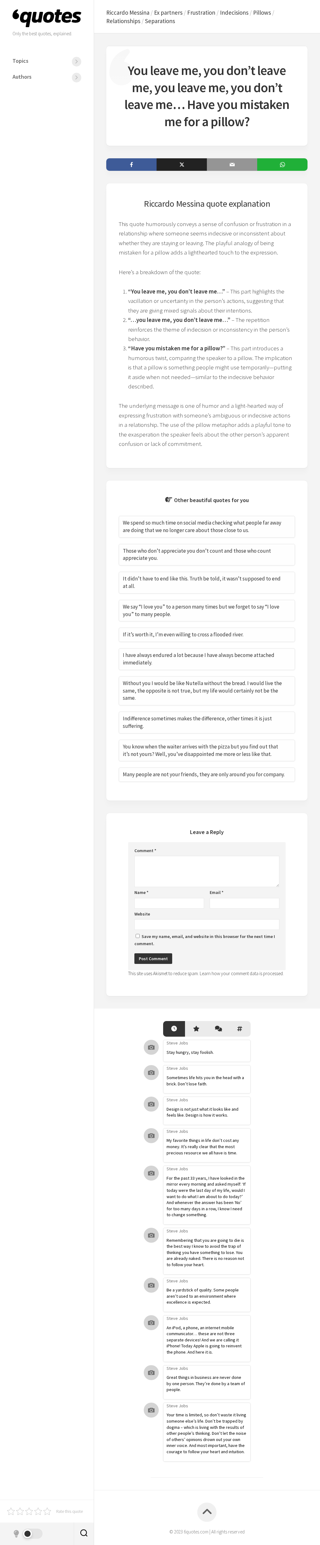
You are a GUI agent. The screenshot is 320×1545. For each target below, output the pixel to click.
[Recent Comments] (218, 1029)
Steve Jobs (177, 1043)
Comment (145, 850)
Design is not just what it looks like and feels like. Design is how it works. (202, 1112)
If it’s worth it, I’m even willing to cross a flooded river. (183, 634)
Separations (160, 21)
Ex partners (168, 12)
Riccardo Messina (127, 12)
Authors (22, 76)
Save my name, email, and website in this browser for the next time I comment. (204, 940)
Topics (20, 60)
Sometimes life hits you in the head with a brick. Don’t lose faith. (205, 1081)
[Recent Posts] (174, 1029)
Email (216, 892)
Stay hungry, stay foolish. (190, 1052)
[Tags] (240, 1029)
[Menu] (76, 62)
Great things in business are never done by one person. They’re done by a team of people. (206, 1383)
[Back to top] (207, 1512)
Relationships (123, 21)
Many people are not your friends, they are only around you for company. (204, 774)
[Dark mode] (27, 1534)
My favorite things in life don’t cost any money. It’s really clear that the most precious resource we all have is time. (203, 1146)
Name (141, 892)
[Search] (84, 1534)
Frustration (201, 12)
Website (142, 914)
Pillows (262, 12)
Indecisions (234, 12)
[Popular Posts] (196, 1029)
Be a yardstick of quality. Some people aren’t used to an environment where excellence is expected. (203, 1296)
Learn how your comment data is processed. (242, 973)
